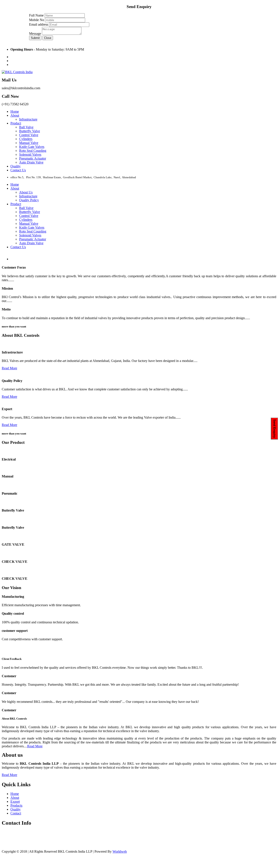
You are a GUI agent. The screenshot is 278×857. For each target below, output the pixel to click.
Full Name (36, 15)
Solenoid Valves (30, 154)
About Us (26, 192)
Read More (22, 280)
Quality (15, 166)
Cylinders (25, 139)
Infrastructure (28, 119)
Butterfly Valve (29, 131)
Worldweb (120, 851)
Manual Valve (28, 143)
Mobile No (36, 20)
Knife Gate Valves (31, 147)
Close (47, 38)
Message (35, 33)
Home (14, 111)
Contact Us (18, 170)
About (14, 115)
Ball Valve (26, 127)
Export (15, 801)
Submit (35, 38)
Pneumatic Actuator (32, 158)
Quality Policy (29, 200)
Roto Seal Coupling (32, 150)
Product (15, 123)
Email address (38, 24)
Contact (15, 813)
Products (16, 805)
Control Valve (28, 135)
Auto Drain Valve (31, 162)
